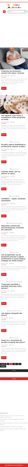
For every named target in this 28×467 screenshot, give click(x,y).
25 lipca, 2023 (5, 263)
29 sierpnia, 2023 (5, 122)
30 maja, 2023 (5, 345)
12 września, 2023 (5, 75)
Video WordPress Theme (10, 465)
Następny (3, 366)
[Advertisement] (14, 29)
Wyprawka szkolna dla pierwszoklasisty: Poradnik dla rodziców (12, 228)
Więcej (4, 88)
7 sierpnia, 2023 (5, 232)
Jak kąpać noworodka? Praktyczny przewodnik (11, 426)
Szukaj (14, 370)
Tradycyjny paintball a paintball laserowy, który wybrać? (11, 286)
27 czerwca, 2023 (5, 290)
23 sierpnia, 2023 (5, 176)
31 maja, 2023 (5, 317)
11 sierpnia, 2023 (5, 203)
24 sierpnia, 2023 (5, 149)
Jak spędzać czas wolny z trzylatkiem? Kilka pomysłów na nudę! (13, 117)
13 (19, 364)
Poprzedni (3, 364)
